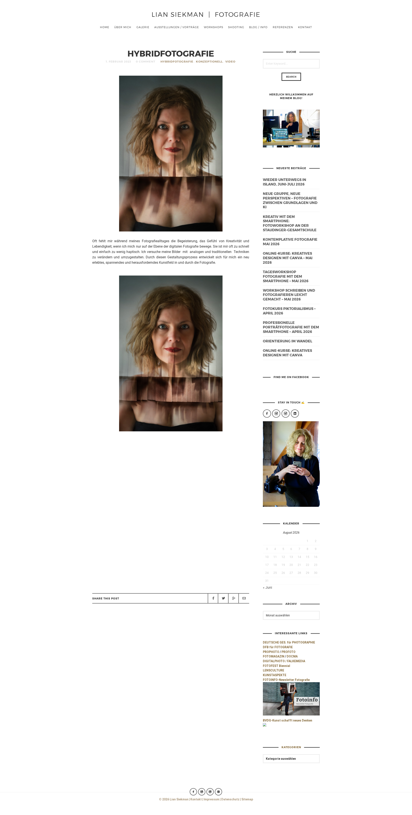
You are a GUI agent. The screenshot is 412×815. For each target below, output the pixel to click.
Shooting (236, 27)
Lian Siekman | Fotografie (206, 14)
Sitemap (247, 799)
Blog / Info (258, 27)
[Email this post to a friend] (243, 598)
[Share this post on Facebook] (213, 598)
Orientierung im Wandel (287, 341)
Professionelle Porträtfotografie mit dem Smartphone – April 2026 (291, 327)
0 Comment (145, 61)
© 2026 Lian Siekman (173, 799)
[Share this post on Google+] (233, 598)
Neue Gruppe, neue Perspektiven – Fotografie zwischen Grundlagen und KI (290, 200)
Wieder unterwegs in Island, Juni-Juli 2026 (284, 182)
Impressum (211, 799)
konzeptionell (209, 61)
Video (230, 61)
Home (104, 27)
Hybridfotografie (177, 61)
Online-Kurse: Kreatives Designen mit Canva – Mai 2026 (287, 257)
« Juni (267, 587)
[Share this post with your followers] (223, 598)
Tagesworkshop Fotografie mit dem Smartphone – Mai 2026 (285, 276)
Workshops (213, 27)
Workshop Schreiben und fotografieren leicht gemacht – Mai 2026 (289, 294)
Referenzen (283, 27)
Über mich (122, 27)
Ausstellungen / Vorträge (176, 27)
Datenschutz (230, 799)
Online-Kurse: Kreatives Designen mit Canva (287, 352)
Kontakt (305, 27)
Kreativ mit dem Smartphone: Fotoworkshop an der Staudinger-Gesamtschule (290, 223)
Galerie (142, 27)
